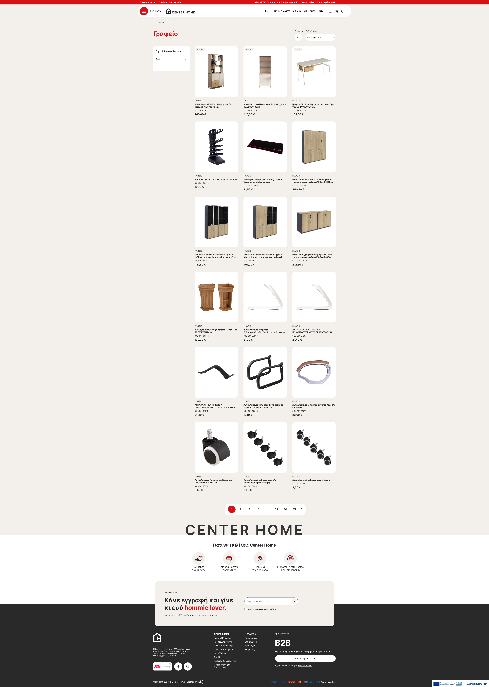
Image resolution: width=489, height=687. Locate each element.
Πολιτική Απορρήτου (224, 649)
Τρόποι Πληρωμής (223, 638)
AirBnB (297, 11)
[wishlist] (342, 11)
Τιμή (158, 59)
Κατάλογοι (250, 645)
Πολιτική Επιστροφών (224, 645)
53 (276, 509)
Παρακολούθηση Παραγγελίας (222, 666)
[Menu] (144, 11)
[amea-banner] (460, 683)
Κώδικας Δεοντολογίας (225, 661)
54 (285, 509)
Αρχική (158, 22)
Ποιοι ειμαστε (282, 11)
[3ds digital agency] (200, 682)
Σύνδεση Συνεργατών (170, 2)
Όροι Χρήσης (220, 653)
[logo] (180, 11)
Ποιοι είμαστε (251, 638)
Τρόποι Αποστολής (223, 642)
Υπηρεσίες (310, 11)
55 (294, 509)
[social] (178, 666)
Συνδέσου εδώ (305, 665)
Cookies (218, 657)
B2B (321, 11)
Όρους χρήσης (270, 609)
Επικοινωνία (251, 642)
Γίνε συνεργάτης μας (305, 658)
